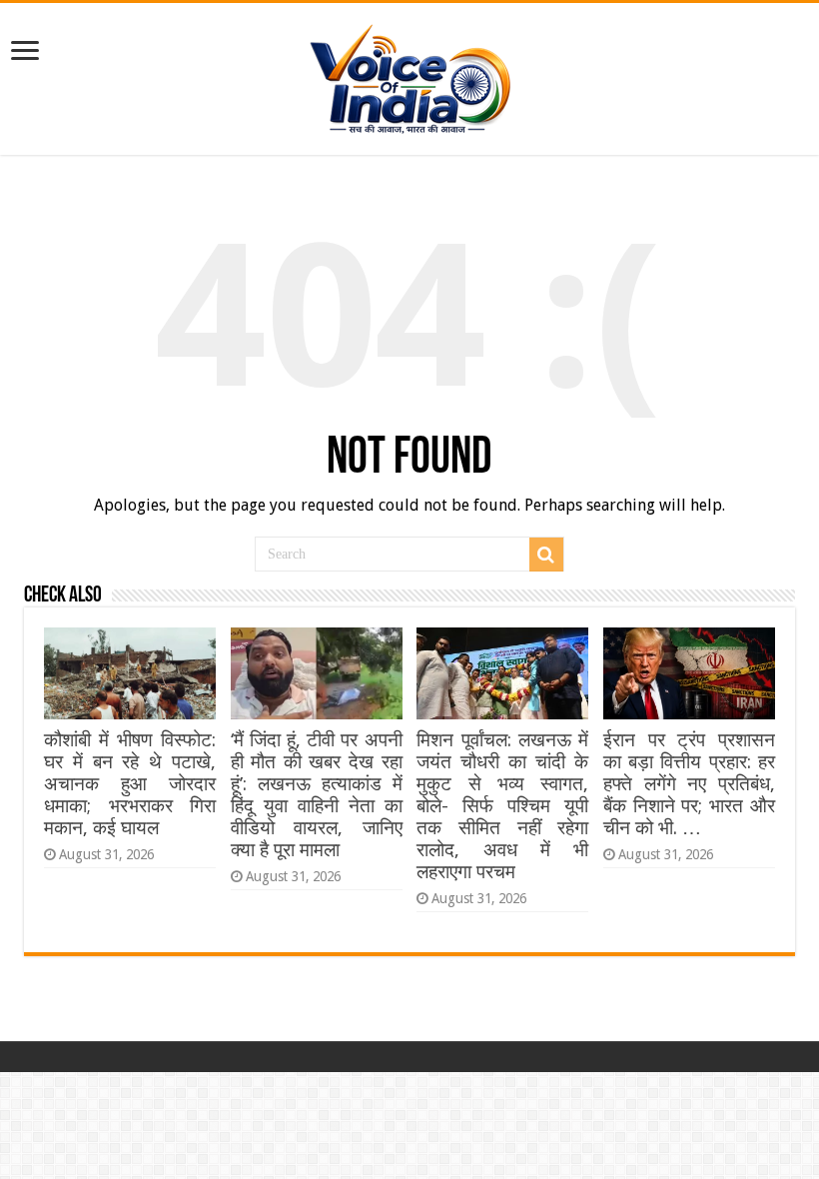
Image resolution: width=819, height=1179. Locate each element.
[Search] (546, 555)
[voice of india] (410, 75)
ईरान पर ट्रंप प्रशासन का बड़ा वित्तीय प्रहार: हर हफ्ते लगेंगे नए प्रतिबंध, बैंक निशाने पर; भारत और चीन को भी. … (689, 783)
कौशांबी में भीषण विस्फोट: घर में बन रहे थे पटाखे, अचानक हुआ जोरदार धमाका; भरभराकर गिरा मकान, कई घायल (130, 783)
